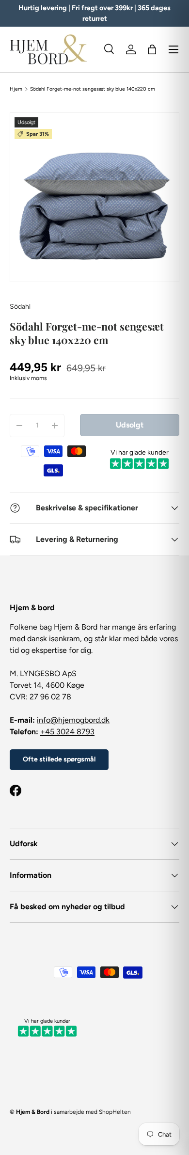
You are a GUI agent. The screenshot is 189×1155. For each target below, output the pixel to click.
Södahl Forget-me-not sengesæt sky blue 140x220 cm (92, 89)
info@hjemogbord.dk (73, 720)
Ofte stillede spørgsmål (59, 759)
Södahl (20, 306)
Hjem (16, 89)
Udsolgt (129, 424)
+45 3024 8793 (67, 731)
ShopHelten (115, 1111)
